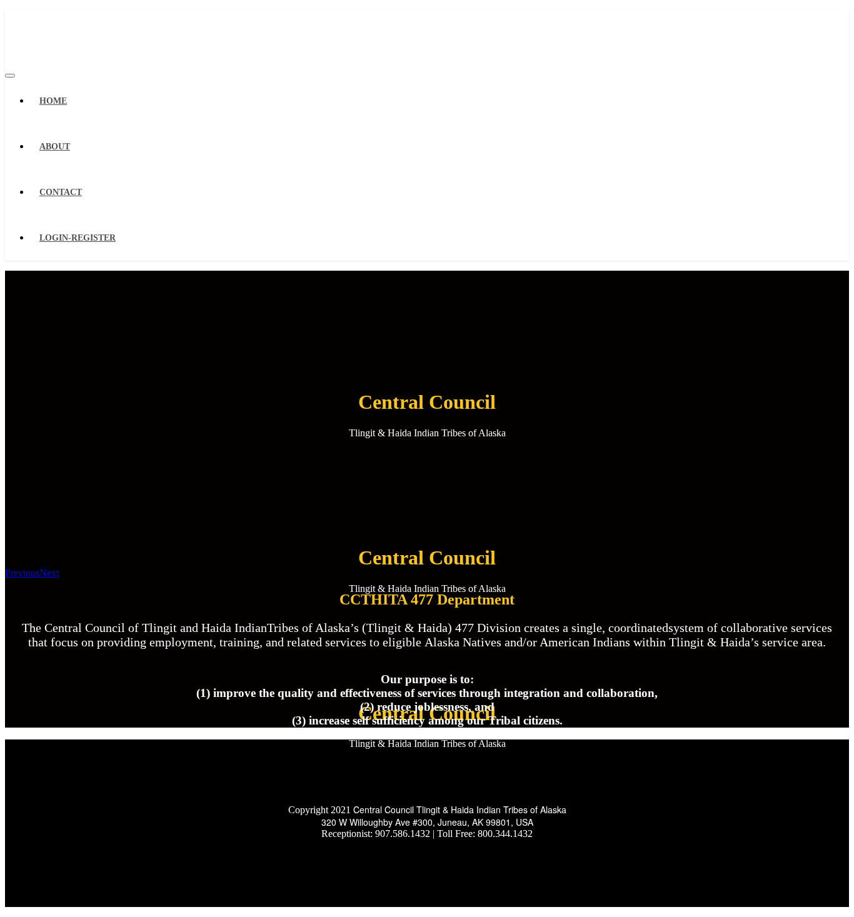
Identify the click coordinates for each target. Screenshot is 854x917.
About (54, 146)
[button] (22, 573)
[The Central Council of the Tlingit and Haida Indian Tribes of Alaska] (52, 33)
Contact (60, 192)
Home (53, 101)
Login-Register (77, 238)
